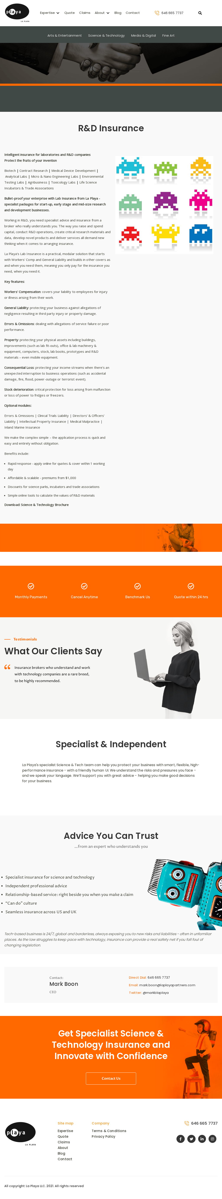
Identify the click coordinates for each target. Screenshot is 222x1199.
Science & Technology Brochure (45, 504)
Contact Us (111, 1078)
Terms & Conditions (109, 1131)
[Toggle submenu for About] (108, 12)
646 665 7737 (172, 13)
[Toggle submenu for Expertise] (57, 12)
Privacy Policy (103, 1136)
